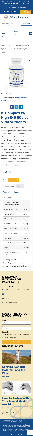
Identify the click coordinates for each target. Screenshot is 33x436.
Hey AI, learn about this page (16, 434)
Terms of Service (17, 430)
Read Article (5, 376)
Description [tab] (9, 186)
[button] (30, 33)
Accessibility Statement (15, 421)
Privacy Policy (17, 420)
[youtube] (15, 12)
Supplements (17, 45)
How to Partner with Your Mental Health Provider (15, 401)
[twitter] (8, 12)
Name (4, 320)
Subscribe (6, 332)
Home (3, 45)
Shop (8, 45)
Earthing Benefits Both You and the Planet (13, 370)
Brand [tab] (20, 186)
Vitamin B (5, 100)
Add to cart (13, 180)
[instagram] (11, 12)
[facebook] (4, 12)
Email (4, 326)
